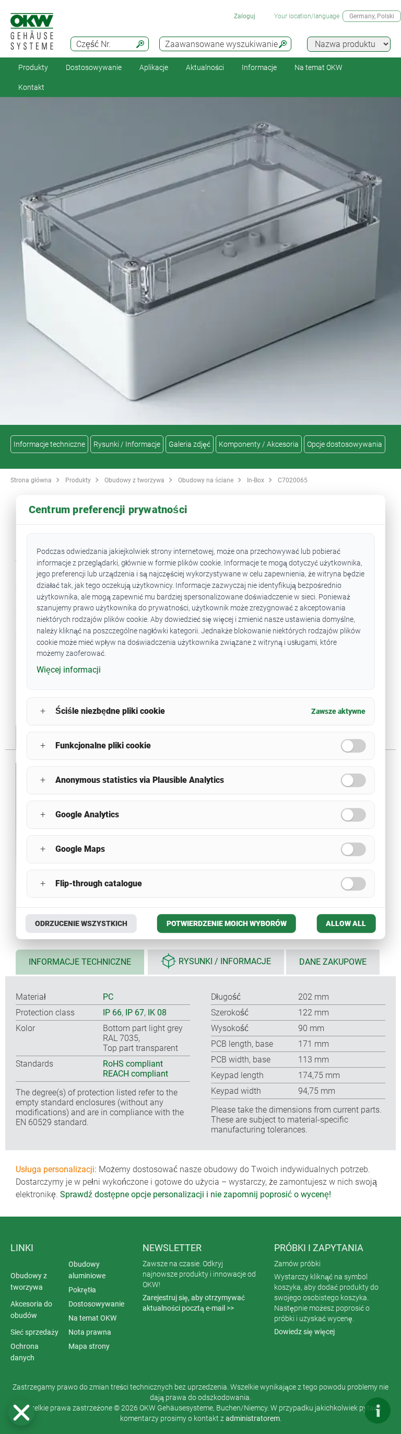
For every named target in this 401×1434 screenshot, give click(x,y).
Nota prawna (89, 1332)
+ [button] (42, 711)
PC (108, 997)
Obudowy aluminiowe (86, 1270)
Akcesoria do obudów (31, 1310)
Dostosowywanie (94, 67)
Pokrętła (82, 1290)
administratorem (253, 1418)
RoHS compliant (133, 1064)
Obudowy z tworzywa (134, 480)
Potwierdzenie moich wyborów (227, 923)
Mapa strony (89, 1346)
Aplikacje (153, 67)
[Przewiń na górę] (346, 1410)
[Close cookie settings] (21, 1413)
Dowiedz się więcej (304, 1331)
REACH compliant (135, 1074)
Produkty (33, 67)
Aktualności (205, 67)
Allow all (346, 923)
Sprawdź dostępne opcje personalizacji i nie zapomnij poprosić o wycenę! (195, 1194)
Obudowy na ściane (205, 480)
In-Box (255, 480)
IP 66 (112, 1012)
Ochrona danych (24, 1352)
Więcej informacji (69, 670)
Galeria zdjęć (189, 444)
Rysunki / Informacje (126, 444)
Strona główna (31, 480)
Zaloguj (244, 16)
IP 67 (134, 1012)
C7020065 (293, 480)
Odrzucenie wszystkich (81, 923)
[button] (21, 1413)
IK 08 (157, 1012)
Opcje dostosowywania (344, 444)
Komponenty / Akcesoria (259, 444)
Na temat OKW (92, 1318)
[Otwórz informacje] (377, 1410)
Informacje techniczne (49, 444)
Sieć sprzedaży (34, 1332)
